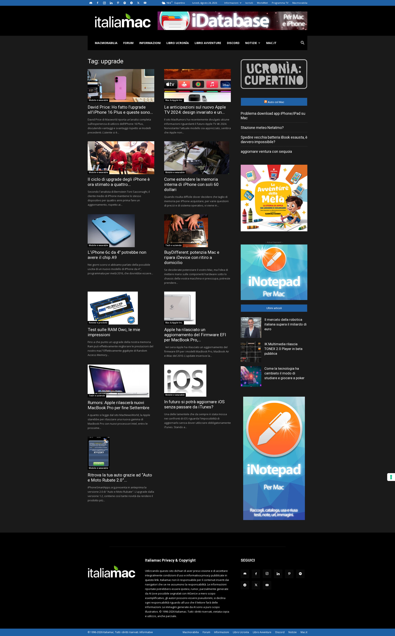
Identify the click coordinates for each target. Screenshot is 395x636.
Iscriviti (249, 2)
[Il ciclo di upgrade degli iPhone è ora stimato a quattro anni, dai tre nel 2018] (121, 157)
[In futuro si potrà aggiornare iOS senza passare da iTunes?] (197, 381)
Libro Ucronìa (177, 43)
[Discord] (91, 3)
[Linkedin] (111, 3)
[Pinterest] (118, 3)
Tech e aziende (173, 245)
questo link (152, 580)
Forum (128, 43)
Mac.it (271, 43)
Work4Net (262, 2)
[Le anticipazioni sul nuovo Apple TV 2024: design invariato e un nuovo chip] (197, 85)
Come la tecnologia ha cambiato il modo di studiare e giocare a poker (284, 373)
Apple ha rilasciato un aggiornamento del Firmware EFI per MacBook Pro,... (195, 334)
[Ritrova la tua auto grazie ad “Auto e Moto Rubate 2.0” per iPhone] (121, 453)
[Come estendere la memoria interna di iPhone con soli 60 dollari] (197, 157)
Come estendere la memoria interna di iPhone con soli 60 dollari (191, 184)
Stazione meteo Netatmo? (262, 127)
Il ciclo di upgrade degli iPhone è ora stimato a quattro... (119, 182)
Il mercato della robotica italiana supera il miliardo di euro (285, 324)
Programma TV (280, 2)
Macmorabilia (299, 2)
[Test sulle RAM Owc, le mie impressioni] (121, 308)
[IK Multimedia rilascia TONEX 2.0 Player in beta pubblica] (251, 352)
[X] (138, 3)
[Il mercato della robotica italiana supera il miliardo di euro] (251, 327)
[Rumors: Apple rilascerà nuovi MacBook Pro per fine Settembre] (121, 381)
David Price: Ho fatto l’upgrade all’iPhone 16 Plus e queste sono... (120, 110)
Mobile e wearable (98, 100)
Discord (233, 43)
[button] (302, 43)
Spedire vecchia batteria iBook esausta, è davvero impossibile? (274, 139)
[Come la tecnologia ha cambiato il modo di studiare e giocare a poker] (251, 376)
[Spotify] (125, 3)
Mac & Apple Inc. (174, 100)
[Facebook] (97, 3)
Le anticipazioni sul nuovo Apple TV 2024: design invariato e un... (195, 110)
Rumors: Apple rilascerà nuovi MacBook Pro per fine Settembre (118, 405)
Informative (146, 632)
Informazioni (231, 2)
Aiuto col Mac (276, 102)
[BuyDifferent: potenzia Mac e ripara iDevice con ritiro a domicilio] (197, 230)
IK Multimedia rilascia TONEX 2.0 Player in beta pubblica (283, 349)
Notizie (251, 43)
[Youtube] (145, 3)
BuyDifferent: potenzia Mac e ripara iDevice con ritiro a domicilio (191, 257)
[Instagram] (104, 3)
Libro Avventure (208, 43)
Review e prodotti (98, 322)
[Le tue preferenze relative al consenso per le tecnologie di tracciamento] (391, 477)
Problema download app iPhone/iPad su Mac (273, 115)
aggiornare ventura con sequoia (266, 151)
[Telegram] (131, 3)
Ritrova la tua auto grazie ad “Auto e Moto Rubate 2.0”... (120, 478)
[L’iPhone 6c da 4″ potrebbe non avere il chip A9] (121, 230)
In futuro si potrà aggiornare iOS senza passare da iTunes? (194, 404)
